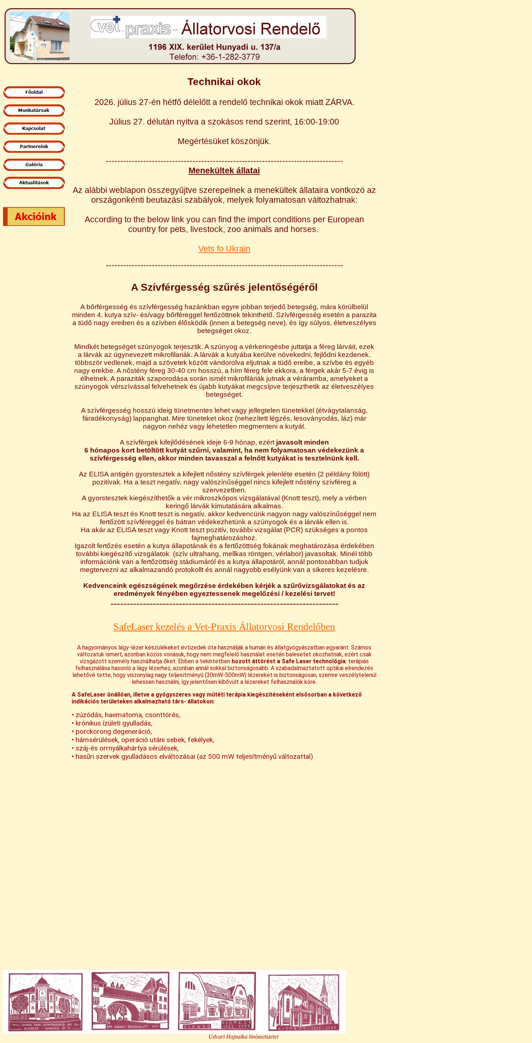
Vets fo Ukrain (224, 248)
